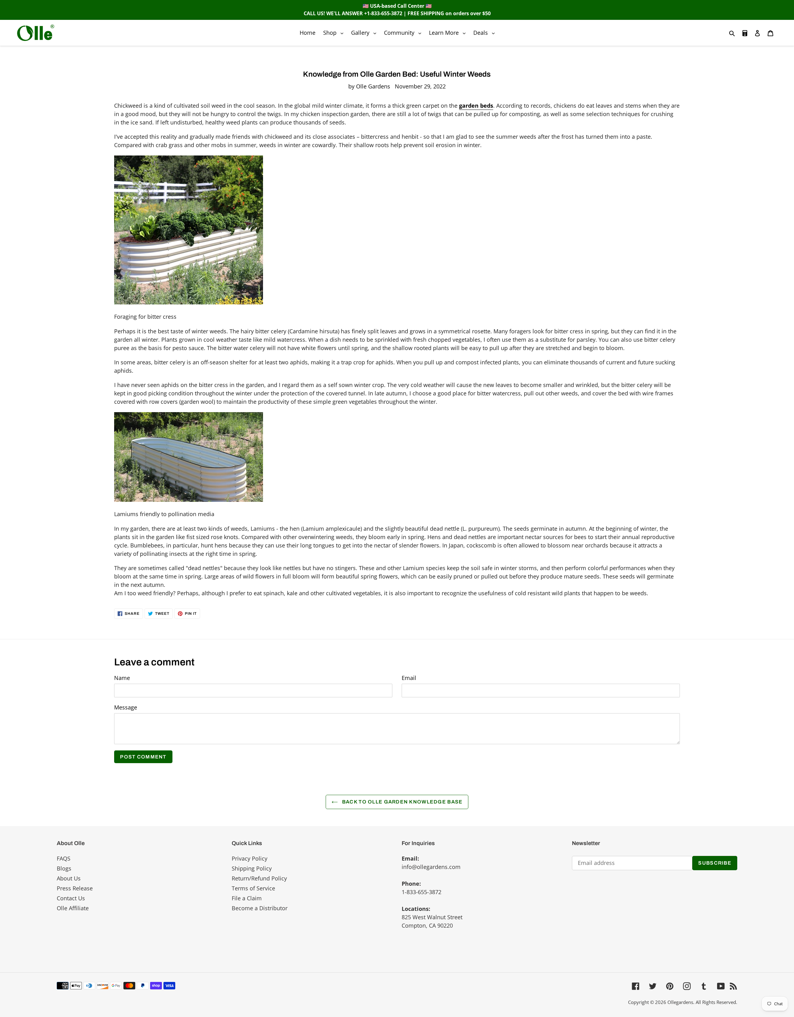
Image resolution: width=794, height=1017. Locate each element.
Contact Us (71, 898)
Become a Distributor (260, 908)
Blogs (64, 868)
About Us (69, 878)
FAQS (63, 858)
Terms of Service (253, 888)
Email (409, 678)
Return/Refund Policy (259, 878)
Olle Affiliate (73, 908)
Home (307, 32)
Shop (334, 32)
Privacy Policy (249, 858)
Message (125, 707)
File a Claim (247, 898)
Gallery (365, 32)
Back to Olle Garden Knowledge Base (402, 801)
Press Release (75, 888)
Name (122, 678)
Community (404, 32)
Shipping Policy (252, 868)
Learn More (449, 32)
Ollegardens (680, 1002)
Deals (485, 32)
